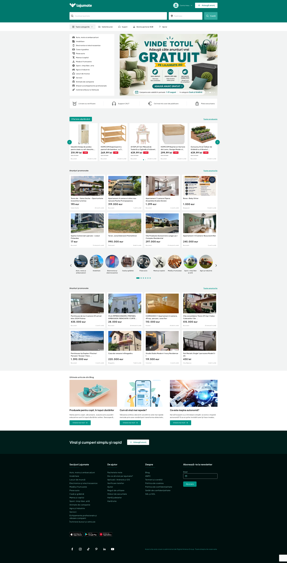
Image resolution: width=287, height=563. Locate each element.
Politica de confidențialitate (158, 487)
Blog (147, 472)
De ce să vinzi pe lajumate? (120, 476)
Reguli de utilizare (115, 490)
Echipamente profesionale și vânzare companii (83, 516)
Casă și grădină (77, 494)
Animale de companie (80, 505)
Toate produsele (210, 119)
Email (185, 472)
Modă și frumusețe (78, 487)
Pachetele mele (114, 472)
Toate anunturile (210, 171)
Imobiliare (74, 476)
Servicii (73, 512)
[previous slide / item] (122, 65)
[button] (205, 92)
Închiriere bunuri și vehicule (82, 522)
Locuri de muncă (77, 479)
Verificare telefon (115, 483)
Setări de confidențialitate (158, 490)
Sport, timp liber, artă (80, 501)
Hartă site (112, 501)
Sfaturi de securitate (117, 494)
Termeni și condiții (154, 479)
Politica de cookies (154, 483)
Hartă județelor (114, 497)
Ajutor (110, 487)
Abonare (190, 484)
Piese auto (74, 490)
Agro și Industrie (77, 508)
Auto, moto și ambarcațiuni (82, 472)
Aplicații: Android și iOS (118, 479)
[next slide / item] (215, 65)
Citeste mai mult (79, 423)
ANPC (148, 476)
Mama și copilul (77, 497)
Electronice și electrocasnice (84, 483)
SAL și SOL (150, 494)
